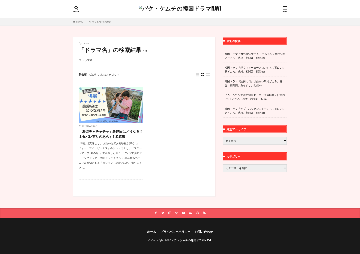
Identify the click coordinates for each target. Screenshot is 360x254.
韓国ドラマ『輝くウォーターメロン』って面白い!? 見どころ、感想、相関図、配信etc (254, 69)
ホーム (151, 231)
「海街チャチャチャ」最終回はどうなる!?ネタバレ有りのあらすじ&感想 (110, 133)
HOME (79, 21)
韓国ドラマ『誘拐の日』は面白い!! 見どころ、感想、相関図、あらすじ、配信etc (253, 83)
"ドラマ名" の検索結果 (100, 21)
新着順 (83, 74)
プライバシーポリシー (175, 231)
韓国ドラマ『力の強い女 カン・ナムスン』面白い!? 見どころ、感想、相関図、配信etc (255, 55)
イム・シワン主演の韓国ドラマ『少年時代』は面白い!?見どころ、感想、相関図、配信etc (255, 97)
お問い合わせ (204, 231)
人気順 (92, 74)
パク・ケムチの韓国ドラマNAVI (191, 240)
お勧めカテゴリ (107, 74)
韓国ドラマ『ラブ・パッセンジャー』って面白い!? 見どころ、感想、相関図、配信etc (254, 110)
